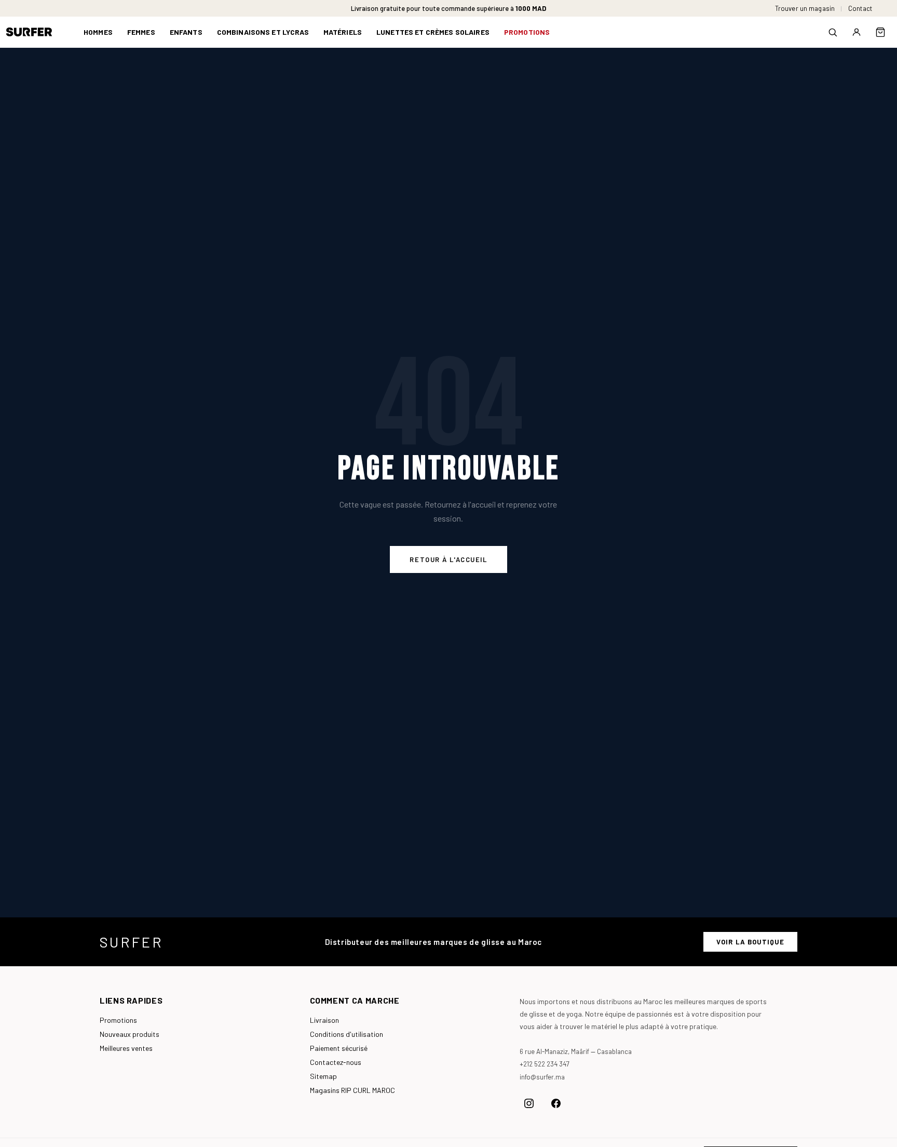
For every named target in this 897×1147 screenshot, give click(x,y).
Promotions (118, 1020)
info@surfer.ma (542, 1077)
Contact (860, 8)
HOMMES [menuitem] (98, 32)
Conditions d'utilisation (346, 1034)
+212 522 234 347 (544, 1064)
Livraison (324, 1020)
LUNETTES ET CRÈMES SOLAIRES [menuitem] (433, 32)
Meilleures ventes (126, 1048)
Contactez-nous (335, 1062)
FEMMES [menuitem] (141, 32)
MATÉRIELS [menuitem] (342, 32)
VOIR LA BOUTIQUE (750, 942)
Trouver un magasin (805, 8)
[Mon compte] (856, 32)
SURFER (131, 942)
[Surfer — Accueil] (36, 32)
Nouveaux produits (129, 1034)
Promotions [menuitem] (527, 32)
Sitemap (323, 1076)
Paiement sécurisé (339, 1048)
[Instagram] (529, 1103)
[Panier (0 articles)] (880, 32)
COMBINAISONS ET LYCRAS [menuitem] (263, 32)
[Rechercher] (832, 32)
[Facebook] (556, 1103)
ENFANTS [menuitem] (186, 32)
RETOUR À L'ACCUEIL (448, 559)
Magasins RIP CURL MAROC (352, 1090)
